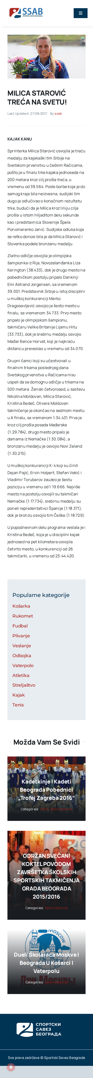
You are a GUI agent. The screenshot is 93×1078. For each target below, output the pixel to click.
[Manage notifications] (11, 1067)
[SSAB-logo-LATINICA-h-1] (26, 7)
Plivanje (21, 636)
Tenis (18, 705)
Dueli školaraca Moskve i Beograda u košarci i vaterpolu (46, 963)
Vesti (44, 809)
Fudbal (20, 626)
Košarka (21, 606)
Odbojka (21, 655)
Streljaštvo (23, 685)
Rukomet (22, 616)
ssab (58, 113)
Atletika (21, 675)
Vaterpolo (22, 665)
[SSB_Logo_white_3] (38, 1018)
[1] (46, 36)
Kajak (18, 695)
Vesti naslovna (61, 809)
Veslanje (21, 645)
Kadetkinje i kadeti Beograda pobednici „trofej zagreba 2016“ (46, 790)
